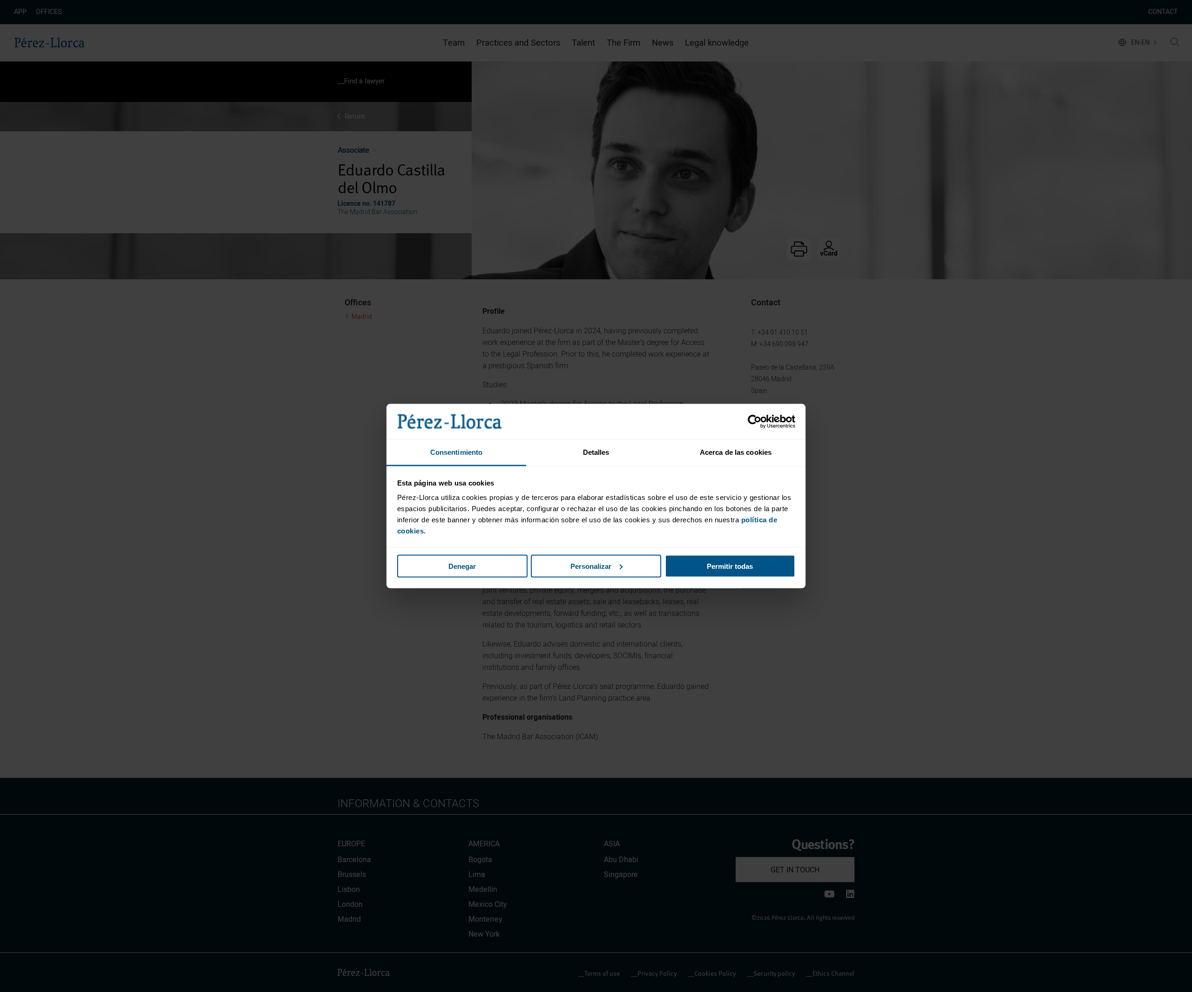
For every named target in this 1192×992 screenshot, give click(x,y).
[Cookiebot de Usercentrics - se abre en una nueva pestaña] (754, 422)
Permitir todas (730, 566)
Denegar (462, 566)
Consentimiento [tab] (456, 452)
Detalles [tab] (596, 452)
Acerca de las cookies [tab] (736, 452)
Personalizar (590, 566)
